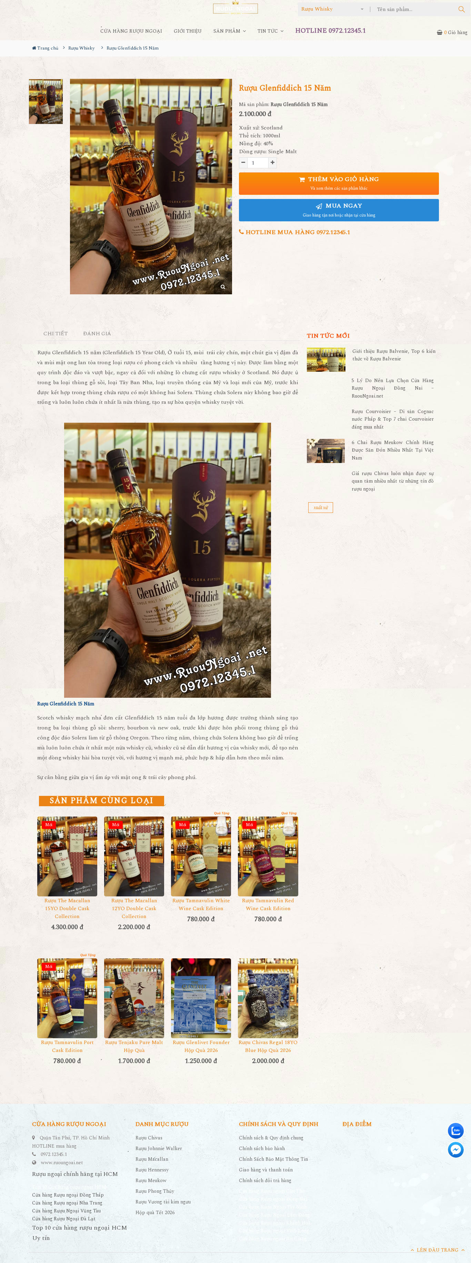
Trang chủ (47, 48)
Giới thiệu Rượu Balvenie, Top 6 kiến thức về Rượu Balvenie (393, 355)
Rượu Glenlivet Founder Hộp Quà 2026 (201, 1046)
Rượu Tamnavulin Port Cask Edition (67, 1046)
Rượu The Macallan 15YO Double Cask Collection (67, 908)
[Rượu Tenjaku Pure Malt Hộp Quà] (134, 998)
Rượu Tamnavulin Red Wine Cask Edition (268, 905)
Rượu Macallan (152, 1159)
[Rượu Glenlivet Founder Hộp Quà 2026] (201, 998)
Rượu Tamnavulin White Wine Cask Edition (201, 905)
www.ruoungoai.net (62, 1162)
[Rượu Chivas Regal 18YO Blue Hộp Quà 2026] (268, 998)
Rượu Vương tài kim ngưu (163, 1202)
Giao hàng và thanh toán (266, 1169)
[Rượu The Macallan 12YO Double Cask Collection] (134, 856)
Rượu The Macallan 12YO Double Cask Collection (134, 908)
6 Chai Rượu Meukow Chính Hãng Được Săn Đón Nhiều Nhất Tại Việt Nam (393, 450)
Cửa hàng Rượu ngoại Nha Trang (67, 1203)
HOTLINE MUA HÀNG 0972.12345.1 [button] (297, 232)
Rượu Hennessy (152, 1169)
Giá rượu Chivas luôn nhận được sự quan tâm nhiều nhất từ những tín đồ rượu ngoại (393, 481)
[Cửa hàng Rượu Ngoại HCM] (235, 7)
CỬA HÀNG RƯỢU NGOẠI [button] (131, 31)
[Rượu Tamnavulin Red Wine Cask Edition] (268, 856)
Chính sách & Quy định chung (271, 1137)
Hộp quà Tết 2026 (155, 1212)
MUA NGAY (339, 210)
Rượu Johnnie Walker (159, 1148)
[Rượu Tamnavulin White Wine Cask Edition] (201, 856)
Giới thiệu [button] (188, 31)
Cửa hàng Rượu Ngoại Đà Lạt (64, 1218)
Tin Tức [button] (268, 31)
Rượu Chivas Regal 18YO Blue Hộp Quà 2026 (268, 1046)
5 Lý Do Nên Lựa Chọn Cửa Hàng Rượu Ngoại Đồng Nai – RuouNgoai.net (393, 388)
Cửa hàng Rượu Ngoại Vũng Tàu (66, 1210)
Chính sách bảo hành (262, 1148)
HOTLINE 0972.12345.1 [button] (330, 31)
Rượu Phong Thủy (155, 1191)
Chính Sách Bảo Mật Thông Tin (273, 1159)
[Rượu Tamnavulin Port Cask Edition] (67, 998)
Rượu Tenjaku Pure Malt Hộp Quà (134, 1046)
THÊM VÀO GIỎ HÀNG (343, 183)
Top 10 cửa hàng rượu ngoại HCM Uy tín (79, 1233)
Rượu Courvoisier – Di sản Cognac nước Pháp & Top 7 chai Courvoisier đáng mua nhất (393, 419)
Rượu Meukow (151, 1180)
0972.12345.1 (54, 1154)
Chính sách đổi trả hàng (265, 1180)
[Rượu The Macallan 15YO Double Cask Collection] (67, 856)
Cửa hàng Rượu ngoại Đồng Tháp (68, 1195)
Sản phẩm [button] (227, 31)
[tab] (55, 334)
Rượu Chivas (149, 1137)
